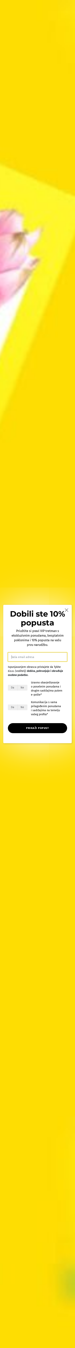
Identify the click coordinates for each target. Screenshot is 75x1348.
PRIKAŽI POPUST (37, 728)
